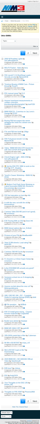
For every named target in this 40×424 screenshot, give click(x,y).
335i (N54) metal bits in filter (14, 335)
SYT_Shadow (16, 168)
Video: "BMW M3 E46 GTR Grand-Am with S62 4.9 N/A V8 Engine (18, 149)
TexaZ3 (14, 86)
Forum (6, 21)
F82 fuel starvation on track (14, 195)
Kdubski (24, 321)
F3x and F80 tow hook (12, 132)
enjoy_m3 (26, 343)
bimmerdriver (9, 204)
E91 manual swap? (11, 93)
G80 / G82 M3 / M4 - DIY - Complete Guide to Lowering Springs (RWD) (17, 296)
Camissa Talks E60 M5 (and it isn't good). (20, 212)
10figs (26, 132)
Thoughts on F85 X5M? (13, 392)
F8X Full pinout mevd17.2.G (15, 139)
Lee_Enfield (26, 228)
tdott (34, 297)
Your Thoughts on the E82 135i (16, 383)
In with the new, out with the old (16, 203)
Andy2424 (14, 375)
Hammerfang (9, 352)
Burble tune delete (11, 321)
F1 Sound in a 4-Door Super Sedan (17, 259)
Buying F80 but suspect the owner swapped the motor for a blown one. (17, 121)
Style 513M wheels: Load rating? (16, 243)
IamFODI (31, 104)
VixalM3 (7, 124)
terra (26, 68)
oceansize (21, 188)
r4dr (28, 195)
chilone (17, 368)
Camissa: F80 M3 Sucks (13, 252)
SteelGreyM (16, 361)
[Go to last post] (24, 64)
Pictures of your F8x (11, 235)
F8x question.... (12, 304)
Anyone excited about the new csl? (17, 286)
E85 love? (8, 368)
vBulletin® (29, 420)
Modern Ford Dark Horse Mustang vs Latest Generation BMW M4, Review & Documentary (19, 186)
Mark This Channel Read (20, 407)
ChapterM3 (24, 314)
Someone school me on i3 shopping (18, 277)
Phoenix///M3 (30, 392)
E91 (5, 375)
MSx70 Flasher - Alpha (13, 68)
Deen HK (29, 221)
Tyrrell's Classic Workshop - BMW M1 (18, 175)
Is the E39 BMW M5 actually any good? (19, 268)
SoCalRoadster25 (11, 60)
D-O (23, 93)
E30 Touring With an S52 (13, 221)
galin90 (26, 328)
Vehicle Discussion (15, 21)
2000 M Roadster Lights (13, 59)
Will (29, 150)
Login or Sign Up (33, 1)
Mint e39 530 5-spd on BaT (14, 350)
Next (35, 53)
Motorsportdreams (11, 288)
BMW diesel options (12, 228)
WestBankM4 (27, 235)
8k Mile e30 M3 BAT (12, 343)
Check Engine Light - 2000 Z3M (16, 157)
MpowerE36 (23, 77)
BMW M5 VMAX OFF (12, 328)
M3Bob (23, 304)
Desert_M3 (8, 384)
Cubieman (32, 335)
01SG (15, 113)
